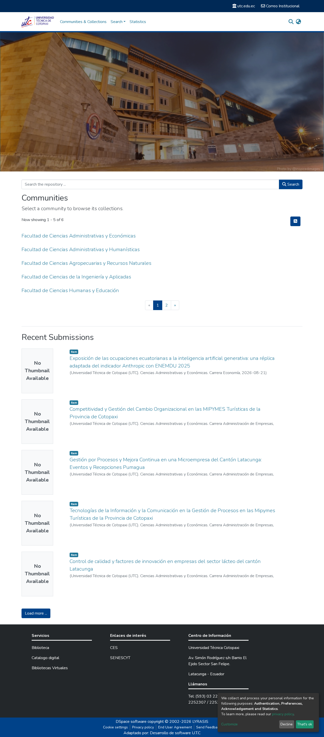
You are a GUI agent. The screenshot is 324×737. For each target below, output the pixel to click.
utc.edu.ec (246, 6)
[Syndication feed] (295, 221)
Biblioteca (40, 648)
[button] (298, 22)
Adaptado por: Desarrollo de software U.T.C (162, 733)
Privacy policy (143, 727)
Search (292, 184)
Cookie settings (115, 727)
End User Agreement (175, 727)
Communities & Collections (83, 22)
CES (114, 648)
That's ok (304, 724)
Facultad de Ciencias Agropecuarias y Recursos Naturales (86, 263)
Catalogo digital (45, 658)
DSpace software (131, 721)
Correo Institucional (282, 6)
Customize (229, 724)
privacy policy (283, 714)
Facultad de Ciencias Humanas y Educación (70, 290)
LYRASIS (200, 721)
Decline (286, 724)
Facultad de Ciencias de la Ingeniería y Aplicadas (76, 276)
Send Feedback (208, 727)
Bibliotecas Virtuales (50, 668)
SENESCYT (120, 658)
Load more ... (36, 613)
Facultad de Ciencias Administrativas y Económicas (79, 235)
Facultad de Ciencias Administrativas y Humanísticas (81, 249)
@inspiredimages (306, 168)
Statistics (138, 22)
